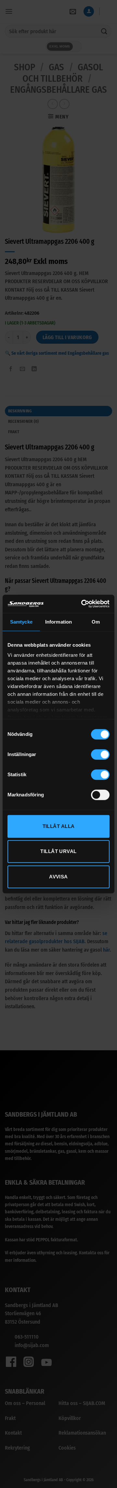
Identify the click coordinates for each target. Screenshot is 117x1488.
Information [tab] (58, 622)
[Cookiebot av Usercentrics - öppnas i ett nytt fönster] (83, 603)
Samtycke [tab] (21, 622)
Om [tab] (96, 622)
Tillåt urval (58, 851)
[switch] (100, 754)
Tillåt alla (59, 826)
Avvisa (58, 876)
